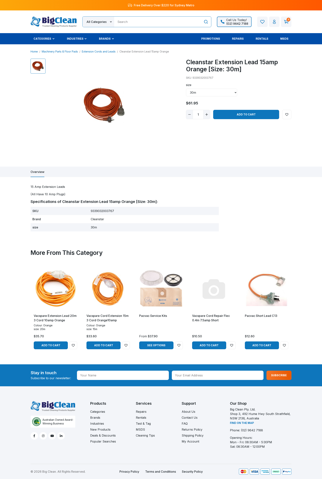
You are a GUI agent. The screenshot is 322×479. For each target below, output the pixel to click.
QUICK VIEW (55, 307)
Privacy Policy (129, 471)
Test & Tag (143, 423)
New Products (100, 429)
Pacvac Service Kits (153, 316)
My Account (190, 441)
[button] (274, 22)
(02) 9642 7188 (252, 430)
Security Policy (192, 471)
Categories (97, 411)
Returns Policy (192, 429)
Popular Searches (103, 441)
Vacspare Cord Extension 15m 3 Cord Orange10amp (107, 318)
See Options (156, 345)
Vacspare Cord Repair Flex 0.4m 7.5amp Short (211, 318)
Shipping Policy (192, 435)
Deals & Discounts (103, 435)
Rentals (141, 417)
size (188, 85)
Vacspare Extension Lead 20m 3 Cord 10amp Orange (55, 318)
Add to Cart (246, 114)
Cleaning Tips (145, 435)
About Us (188, 411)
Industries (97, 423)
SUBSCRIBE (279, 375)
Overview (37, 172)
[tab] (37, 172)
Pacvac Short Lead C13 (261, 316)
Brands (95, 417)
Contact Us (190, 417)
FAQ (185, 423)
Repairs (141, 411)
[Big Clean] (54, 21)
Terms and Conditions (160, 471)
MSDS (140, 429)
